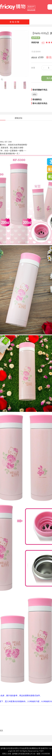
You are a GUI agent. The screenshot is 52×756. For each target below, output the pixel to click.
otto (34, 94)
